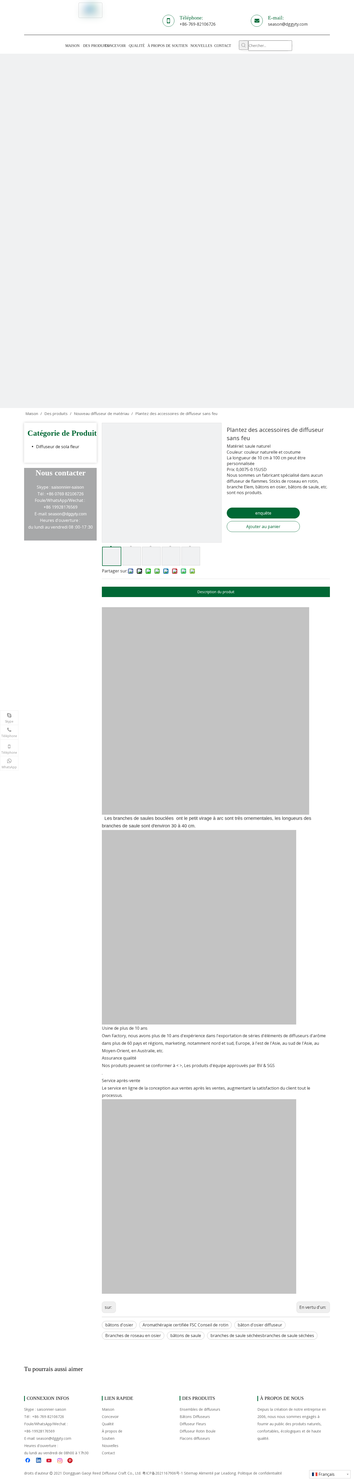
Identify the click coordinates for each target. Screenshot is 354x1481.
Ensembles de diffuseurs (200, 1409)
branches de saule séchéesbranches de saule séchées (262, 1335)
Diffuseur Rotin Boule (198, 1431)
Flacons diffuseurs (195, 1438)
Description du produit (216, 591)
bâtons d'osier (119, 1325)
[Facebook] (28, 1461)
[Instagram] (60, 1461)
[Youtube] (49, 1461)
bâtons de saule (185, 1335)
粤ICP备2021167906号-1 (162, 1473)
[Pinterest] (71, 1461)
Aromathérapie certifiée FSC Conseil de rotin (185, 1325)
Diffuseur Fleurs (193, 1423)
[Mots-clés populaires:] (243, 45)
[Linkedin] (39, 1461)
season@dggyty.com (288, 24)
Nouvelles (110, 1445)
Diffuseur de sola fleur (57, 446)
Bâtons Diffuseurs (195, 1416)
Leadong (228, 1473)
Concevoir (110, 1416)
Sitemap (191, 1473)
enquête (263, 513)
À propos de (112, 1431)
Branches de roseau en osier (133, 1335)
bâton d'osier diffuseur (260, 1325)
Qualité (108, 1423)
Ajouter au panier (263, 526)
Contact (108, 1452)
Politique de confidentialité (260, 1473)
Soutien (108, 1438)
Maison (108, 1409)
